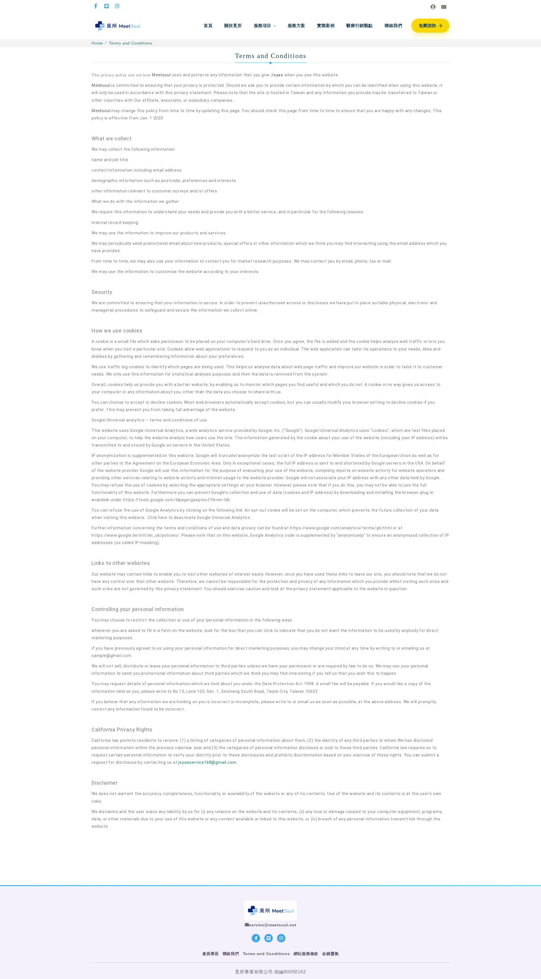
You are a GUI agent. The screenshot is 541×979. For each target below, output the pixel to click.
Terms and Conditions (130, 43)
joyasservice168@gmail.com (207, 762)
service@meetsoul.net (272, 925)
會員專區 (210, 953)
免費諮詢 (427, 25)
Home (97, 43)
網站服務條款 (306, 953)
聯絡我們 (231, 953)
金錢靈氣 (330, 953)
